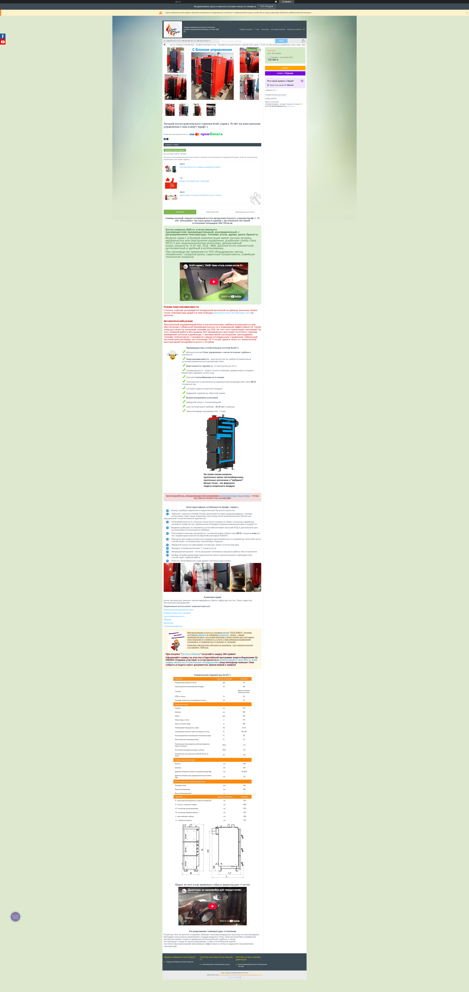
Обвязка (167, 619)
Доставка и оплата (278, 29)
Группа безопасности (174, 616)
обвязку (202, 635)
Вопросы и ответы (294, 29)
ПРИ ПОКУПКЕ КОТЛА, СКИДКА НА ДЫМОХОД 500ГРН (200, 167)
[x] (167, 139)
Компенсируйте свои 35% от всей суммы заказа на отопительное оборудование (211, 661)
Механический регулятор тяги (178, 609)
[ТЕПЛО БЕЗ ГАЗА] (173, 29)
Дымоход (168, 623)
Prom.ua (245, 973)
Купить (285, 68)
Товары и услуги (245, 29)
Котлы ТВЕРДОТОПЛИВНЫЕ (182, 45)
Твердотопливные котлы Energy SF (179, 962)
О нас (257, 29)
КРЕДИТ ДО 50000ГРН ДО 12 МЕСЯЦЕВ (194, 181)
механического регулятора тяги (231, 312)
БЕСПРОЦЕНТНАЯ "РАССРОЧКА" (234, 496)
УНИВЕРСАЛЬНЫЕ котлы (206, 45)
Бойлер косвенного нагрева (177, 613)
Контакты (265, 29)
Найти (281, 41)
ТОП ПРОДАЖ (266, 6)
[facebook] (165, 139)
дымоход (224, 635)
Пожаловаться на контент (229, 975)
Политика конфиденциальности (251, 975)
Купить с (281, 73)
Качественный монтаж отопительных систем (252, 965)
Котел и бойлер (191, 654)
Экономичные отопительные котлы (216, 964)
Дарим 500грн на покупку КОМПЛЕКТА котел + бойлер (200, 195)
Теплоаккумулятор (173, 626)
